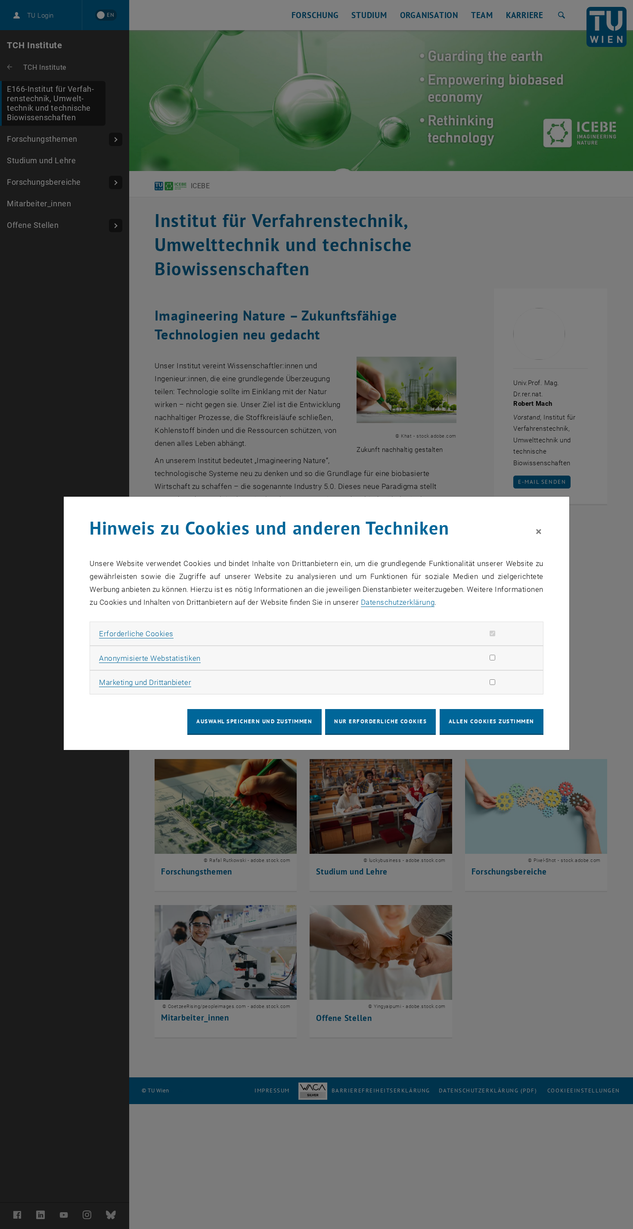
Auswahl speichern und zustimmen (254, 721)
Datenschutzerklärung (397, 602)
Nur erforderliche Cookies (380, 721)
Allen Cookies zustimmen (491, 721)
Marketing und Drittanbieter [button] (145, 682)
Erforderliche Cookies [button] (136, 633)
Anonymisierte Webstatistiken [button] (149, 658)
